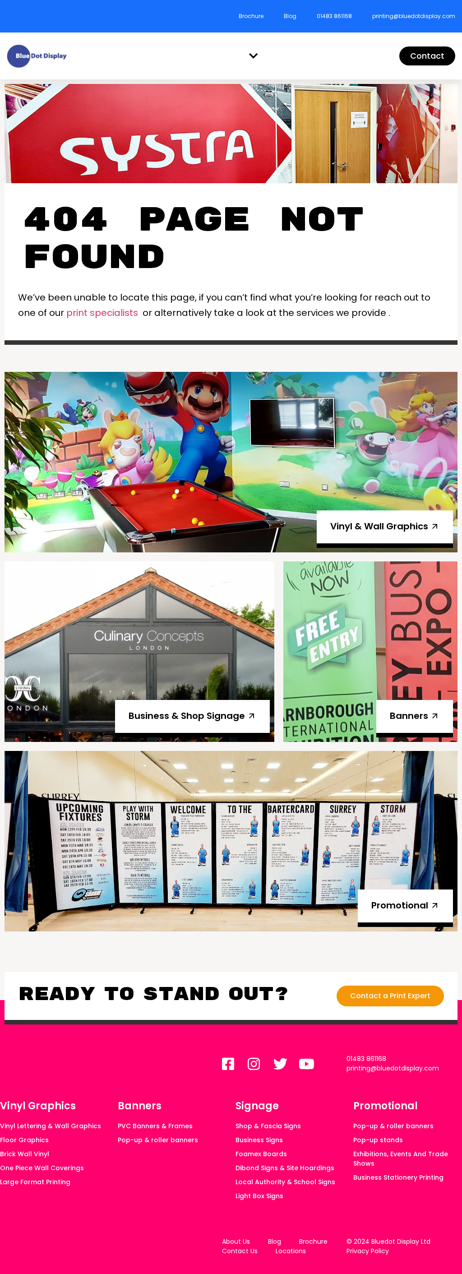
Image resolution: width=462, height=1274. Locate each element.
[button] (253, 56)
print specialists (102, 312)
